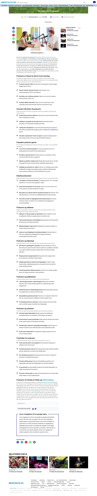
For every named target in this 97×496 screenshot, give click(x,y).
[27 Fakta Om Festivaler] (63, 31)
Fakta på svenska (21, 488)
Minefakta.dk (8, 2)
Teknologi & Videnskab (53, 485)
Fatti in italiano (65, 488)
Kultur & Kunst (18, 5)
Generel (51, 5)
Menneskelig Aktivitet (63, 5)
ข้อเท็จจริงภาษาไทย (48, 490)
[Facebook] (13, 28)
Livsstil (71, 5)
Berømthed (11, 5)
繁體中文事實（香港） (68, 490)
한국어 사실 (40, 490)
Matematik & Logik (78, 5)
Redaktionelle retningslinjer (68, 17)
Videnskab (71, 483)
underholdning (42, 59)
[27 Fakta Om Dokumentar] (63, 40)
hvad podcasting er (36, 391)
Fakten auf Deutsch (57, 488)
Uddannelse (77, 485)
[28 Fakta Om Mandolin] (63, 45)
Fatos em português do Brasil (16, 490)
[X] (13, 31)
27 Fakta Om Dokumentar (73, 40)
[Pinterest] (13, 35)
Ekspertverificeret (55, 17)
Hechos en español (73, 488)
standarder (40, 423)
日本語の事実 (34, 490)
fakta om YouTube (53, 247)
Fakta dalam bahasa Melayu (80, 490)
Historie (55, 5)
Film (84, 5)
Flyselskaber (4, 5)
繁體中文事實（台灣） (57, 490)
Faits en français (47, 488)
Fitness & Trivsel (44, 5)
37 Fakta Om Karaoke (72, 35)
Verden (63, 485)
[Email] (13, 42)
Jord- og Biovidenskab (27, 5)
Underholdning (50, 7)
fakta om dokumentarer (50, 169)
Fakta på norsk (29, 488)
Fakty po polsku (26, 490)
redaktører (44, 425)
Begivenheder (36, 5)
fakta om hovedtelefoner (51, 129)
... (94, 5)
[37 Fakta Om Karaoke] (63, 35)
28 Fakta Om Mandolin (72, 45)
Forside (44, 7)
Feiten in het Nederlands (38, 488)
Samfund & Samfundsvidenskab (38, 485)
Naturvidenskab (89, 5)
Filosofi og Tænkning (61, 483)
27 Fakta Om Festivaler (72, 30)
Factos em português (82, 488)
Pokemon (69, 485)
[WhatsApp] (13, 38)
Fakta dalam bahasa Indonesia (16, 492)
